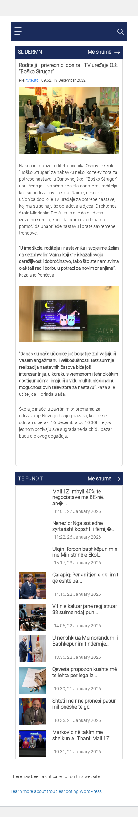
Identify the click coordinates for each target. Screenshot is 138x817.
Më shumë (100, 52)
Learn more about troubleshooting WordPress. (57, 791)
